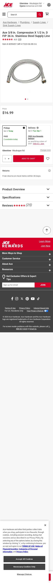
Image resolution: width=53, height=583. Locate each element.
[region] (24, 552)
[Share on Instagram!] (16, 298)
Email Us (33, 329)
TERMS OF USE (28, 546)
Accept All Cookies (24, 559)
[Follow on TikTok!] (38, 298)
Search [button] (14, 14)
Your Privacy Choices (35, 311)
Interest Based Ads (41, 308)
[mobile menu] (4, 13)
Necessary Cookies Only (24, 567)
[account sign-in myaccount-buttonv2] (49, 4)
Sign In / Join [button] (38, 144)
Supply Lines (39, 22)
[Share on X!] (22, 298)
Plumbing (25, 22)
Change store (45, 150)
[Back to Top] (47, 230)
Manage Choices (24, 574)
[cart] (48, 14)
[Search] (40, 14)
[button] (26, 71)
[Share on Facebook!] (12, 298)
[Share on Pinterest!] (27, 298)
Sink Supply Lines (12, 25)
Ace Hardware (10, 22)
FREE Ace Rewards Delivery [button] (35, 137)
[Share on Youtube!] (33, 298)
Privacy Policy (24, 308)
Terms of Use (10, 308)
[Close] (45, 525)
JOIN (42, 284)
